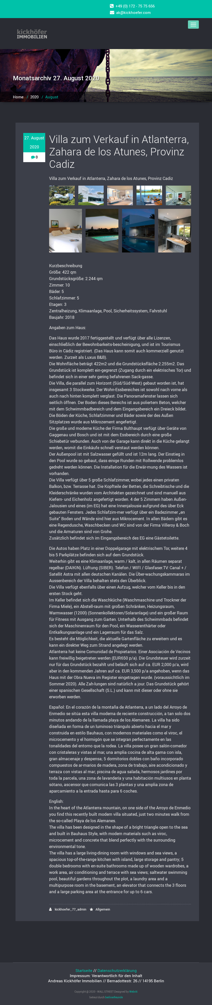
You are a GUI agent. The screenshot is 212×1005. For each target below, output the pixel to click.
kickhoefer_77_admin (70, 909)
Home (18, 96)
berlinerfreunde (114, 997)
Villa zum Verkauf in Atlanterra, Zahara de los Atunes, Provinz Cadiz (119, 151)
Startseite (83, 970)
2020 (34, 96)
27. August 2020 (34, 142)
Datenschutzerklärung (117, 970)
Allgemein (102, 909)
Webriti (133, 991)
